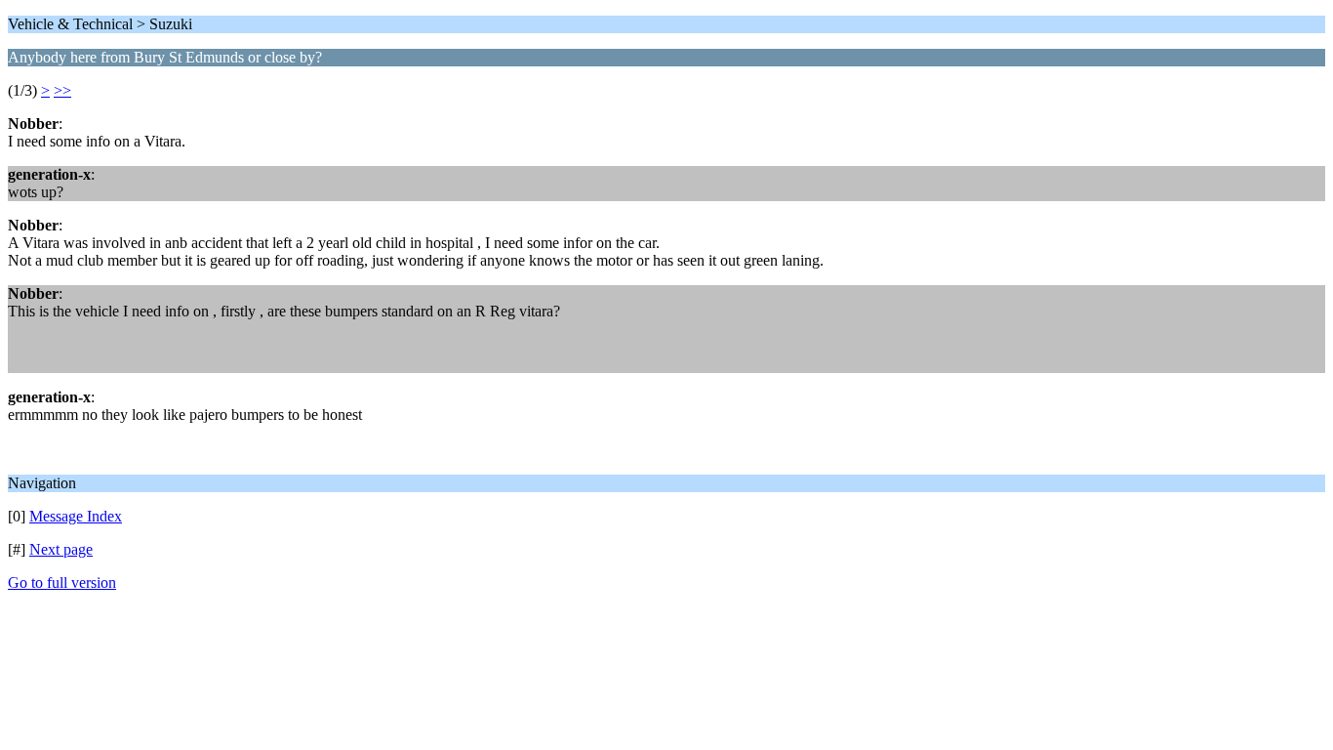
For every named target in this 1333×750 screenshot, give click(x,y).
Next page (61, 549)
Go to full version (62, 582)
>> (62, 90)
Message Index (75, 516)
